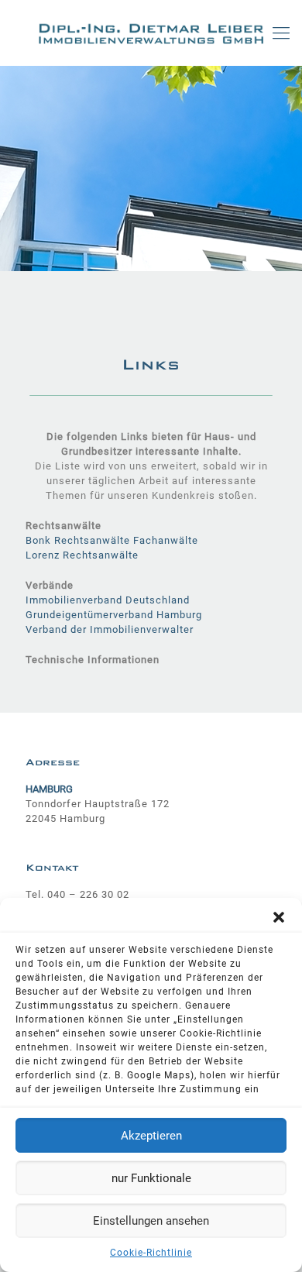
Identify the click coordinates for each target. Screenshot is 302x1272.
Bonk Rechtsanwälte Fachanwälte (112, 540)
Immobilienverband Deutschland (108, 600)
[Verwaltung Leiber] (151, 33)
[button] (279, 917)
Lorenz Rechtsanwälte (82, 555)
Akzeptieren (151, 1136)
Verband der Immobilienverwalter (110, 629)
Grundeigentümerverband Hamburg (114, 615)
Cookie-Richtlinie (151, 1252)
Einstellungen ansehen (151, 1221)
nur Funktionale (151, 1178)
